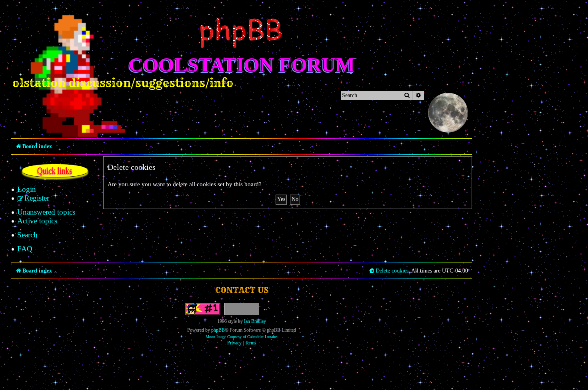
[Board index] (241, 33)
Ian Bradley (255, 321)
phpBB (218, 330)
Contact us (241, 290)
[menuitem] (26, 189)
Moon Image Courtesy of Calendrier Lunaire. (242, 336)
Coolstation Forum (242, 65)
